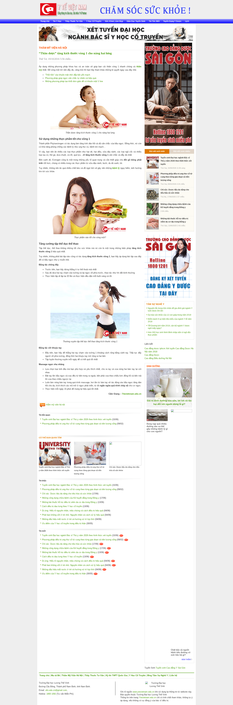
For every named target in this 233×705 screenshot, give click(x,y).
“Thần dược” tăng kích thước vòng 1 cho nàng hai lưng (75, 53)
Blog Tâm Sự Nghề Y (157, 675)
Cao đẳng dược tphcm (155, 348)
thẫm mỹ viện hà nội (55, 404)
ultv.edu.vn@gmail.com (56, 690)
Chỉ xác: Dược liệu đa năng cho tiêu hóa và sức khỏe (124, 468)
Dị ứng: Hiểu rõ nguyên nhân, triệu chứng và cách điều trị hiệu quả (72, 510)
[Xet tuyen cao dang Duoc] (168, 94)
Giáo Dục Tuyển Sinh (136, 21)
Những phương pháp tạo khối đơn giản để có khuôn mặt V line (74, 81)
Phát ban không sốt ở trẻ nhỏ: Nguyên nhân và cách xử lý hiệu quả (73, 515)
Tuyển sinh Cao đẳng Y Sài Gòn (170, 668)
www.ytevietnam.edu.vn (143, 692)
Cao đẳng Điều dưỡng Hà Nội (158, 358)
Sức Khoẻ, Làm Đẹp (114, 21)
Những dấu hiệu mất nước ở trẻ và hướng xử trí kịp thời (68, 519)
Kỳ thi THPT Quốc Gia (116, 675)
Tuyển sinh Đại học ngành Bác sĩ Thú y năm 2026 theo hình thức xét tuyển (76, 419)
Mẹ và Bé (55, 675)
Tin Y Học (57, 21)
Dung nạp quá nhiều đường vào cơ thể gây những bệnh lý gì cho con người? (157, 428)
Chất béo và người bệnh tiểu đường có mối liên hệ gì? (180, 652)
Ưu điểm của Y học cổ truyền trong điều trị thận (64, 523)
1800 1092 (51, 694)
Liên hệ (173, 675)
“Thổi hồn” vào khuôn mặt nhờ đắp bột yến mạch (67, 75)
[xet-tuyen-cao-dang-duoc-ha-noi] (143, 8)
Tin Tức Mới (154, 21)
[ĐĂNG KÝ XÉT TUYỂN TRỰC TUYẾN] (168, 266)
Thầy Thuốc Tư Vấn (74, 21)
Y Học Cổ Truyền (93, 21)
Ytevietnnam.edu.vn (131, 394)
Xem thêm (186, 659)
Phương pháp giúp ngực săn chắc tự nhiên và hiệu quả (70, 78)
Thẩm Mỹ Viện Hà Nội (53, 47)
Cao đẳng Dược (152, 355)
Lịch (187, 21)
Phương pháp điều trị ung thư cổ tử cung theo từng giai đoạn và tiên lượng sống (79, 423)
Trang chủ (44, 21)
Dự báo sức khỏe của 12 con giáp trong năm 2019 (169, 315)
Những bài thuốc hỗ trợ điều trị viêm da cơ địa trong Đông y (69, 502)
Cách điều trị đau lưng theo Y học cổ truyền (62, 506)
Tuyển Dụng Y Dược (172, 21)
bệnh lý (116, 168)
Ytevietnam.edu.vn (147, 697)
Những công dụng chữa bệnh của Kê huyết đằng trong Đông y (70, 498)
